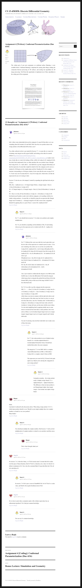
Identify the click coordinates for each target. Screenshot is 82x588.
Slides (63, 17)
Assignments (9, 17)
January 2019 (66, 123)
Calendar (18, 17)
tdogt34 (16, 455)
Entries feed (65, 155)
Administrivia (66, 58)
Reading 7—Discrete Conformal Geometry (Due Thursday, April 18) (69, 93)
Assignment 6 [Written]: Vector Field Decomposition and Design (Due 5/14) (70, 61)
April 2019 (65, 118)
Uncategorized (66, 140)
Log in (64, 153)
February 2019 (66, 122)
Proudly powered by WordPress (34, 580)
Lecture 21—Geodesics (68, 70)
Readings (65, 136)
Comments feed (66, 156)
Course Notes (42, 17)
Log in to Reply (13, 205)
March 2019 (66, 120)
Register (65, 151)
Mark (6, 55)
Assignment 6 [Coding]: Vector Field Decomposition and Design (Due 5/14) (69, 66)
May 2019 (65, 117)
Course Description (29, 17)
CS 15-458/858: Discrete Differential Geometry (27, 11)
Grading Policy (54, 17)
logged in (14, 537)
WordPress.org (66, 158)
